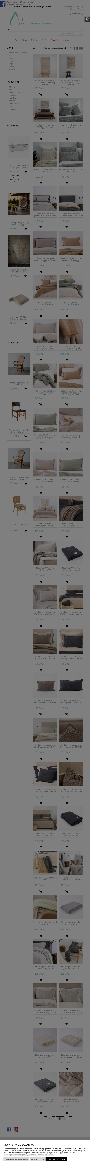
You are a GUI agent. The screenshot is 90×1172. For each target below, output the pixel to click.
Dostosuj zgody (37, 1159)
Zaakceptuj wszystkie (56, 1159)
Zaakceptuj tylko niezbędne (16, 1159)
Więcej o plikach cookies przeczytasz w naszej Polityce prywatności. (29, 1154)
